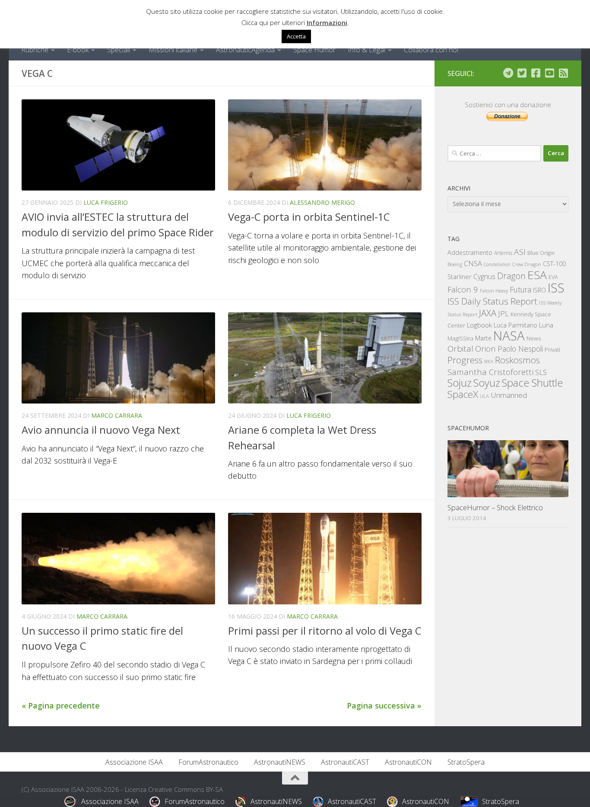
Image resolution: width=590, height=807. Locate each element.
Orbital (460, 348)
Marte (483, 338)
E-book (78, 49)
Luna (546, 325)
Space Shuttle (532, 382)
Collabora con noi (431, 49)
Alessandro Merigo (322, 202)
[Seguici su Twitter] (522, 73)
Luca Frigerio (105, 202)
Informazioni (327, 22)
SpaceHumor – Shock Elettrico (495, 507)
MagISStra (460, 338)
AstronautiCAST (345, 762)
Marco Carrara (116, 415)
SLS (541, 372)
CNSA (473, 263)
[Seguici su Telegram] (508, 73)
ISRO (539, 290)
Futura (520, 289)
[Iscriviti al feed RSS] (563, 73)
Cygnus (484, 276)
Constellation (497, 264)
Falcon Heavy (494, 290)
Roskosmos (517, 360)
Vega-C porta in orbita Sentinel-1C (309, 217)
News (534, 338)
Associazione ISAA (134, 762)
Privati (552, 349)
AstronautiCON (408, 762)
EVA (553, 277)
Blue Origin (541, 253)
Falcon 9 (462, 289)
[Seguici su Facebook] (535, 73)
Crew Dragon (526, 264)
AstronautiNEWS (279, 762)
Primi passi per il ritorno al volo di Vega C (324, 631)
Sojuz (459, 382)
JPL (503, 313)
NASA (509, 335)
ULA (484, 396)
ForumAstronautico (208, 762)
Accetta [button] (296, 36)
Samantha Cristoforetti (490, 371)
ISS (556, 287)
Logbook (479, 325)
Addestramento (469, 252)
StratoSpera (466, 762)
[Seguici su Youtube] (549, 73)
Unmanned (509, 395)
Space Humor (314, 49)
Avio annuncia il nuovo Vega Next (101, 430)
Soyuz (486, 383)
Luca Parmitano (515, 325)
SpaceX (462, 394)
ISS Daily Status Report (492, 301)
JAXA (487, 313)
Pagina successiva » (384, 705)
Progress (464, 360)
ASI (520, 251)
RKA (488, 361)
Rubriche (34, 49)
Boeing (454, 264)
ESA (537, 275)
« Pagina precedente (61, 705)
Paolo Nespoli (520, 348)
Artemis (503, 253)
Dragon (511, 276)
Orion (485, 348)
